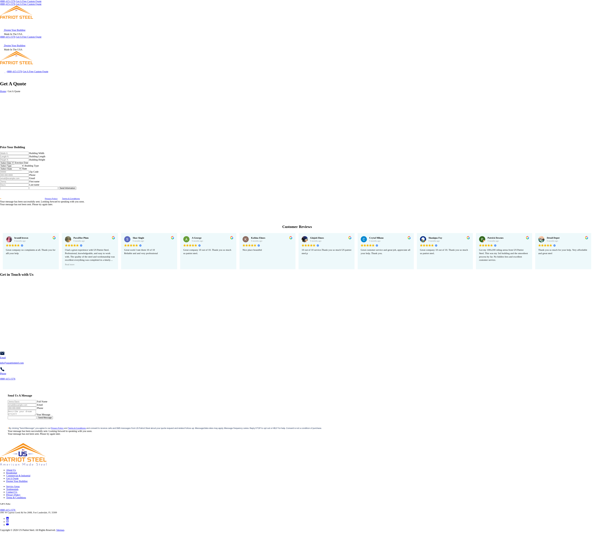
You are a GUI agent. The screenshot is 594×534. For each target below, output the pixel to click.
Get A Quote (12, 478)
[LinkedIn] (7, 518)
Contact (589, 40)
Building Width (36, 153)
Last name (34, 184)
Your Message (43, 414)
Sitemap (60, 530)
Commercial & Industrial (497, 40)
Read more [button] (69, 264)
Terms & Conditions (71, 198)
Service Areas (525, 40)
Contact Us (11, 492)
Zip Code (34, 171)
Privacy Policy (51, 198)
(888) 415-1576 (7, 1)
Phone (32, 175)
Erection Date (21, 162)
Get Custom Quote (28, 37)
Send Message (45, 417)
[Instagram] (7, 521)
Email (32, 178)
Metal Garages (423, 40)
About (574, 40)
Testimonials (12, 489)
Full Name (42, 401)
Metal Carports (447, 40)
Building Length (37, 156)
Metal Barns (469, 40)
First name (34, 181)
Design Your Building (14, 30)
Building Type (32, 165)
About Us (11, 470)
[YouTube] (7, 524)
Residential (11, 473)
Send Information (67, 188)
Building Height (37, 159)
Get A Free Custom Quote (28, 1)
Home (3, 91)
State (24, 168)
